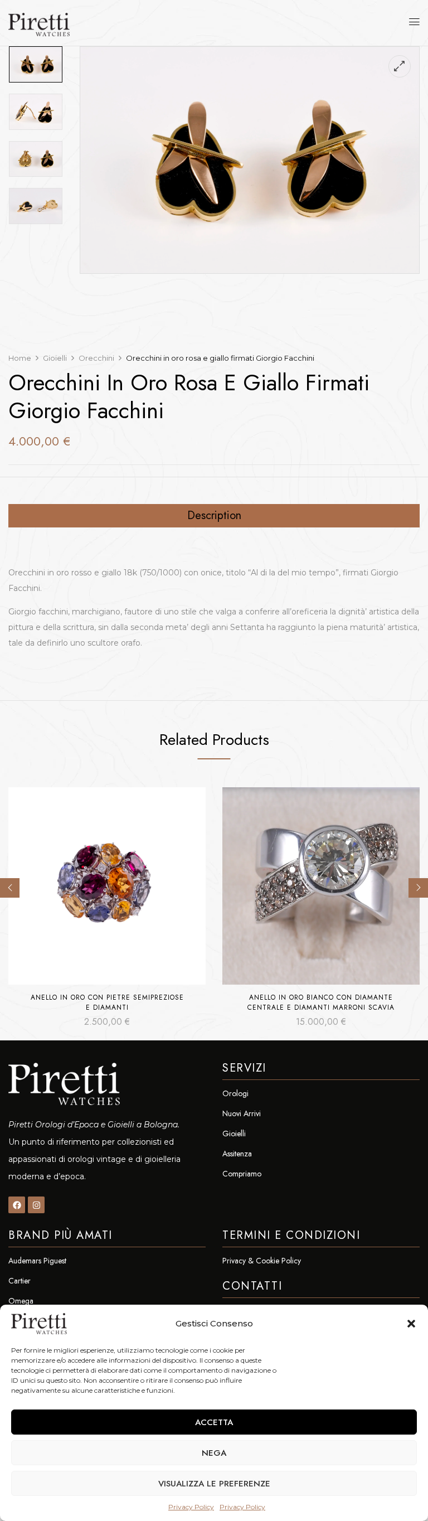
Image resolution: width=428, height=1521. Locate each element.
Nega (214, 1453)
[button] (411, 1323)
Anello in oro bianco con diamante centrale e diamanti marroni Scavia (321, 1002)
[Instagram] (36, 1205)
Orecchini (96, 357)
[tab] (214, 515)
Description (214, 515)
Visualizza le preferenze (214, 1484)
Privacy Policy (191, 1507)
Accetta (214, 1422)
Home (19, 357)
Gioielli (55, 357)
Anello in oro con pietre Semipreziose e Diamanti (107, 1002)
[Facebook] (16, 1205)
